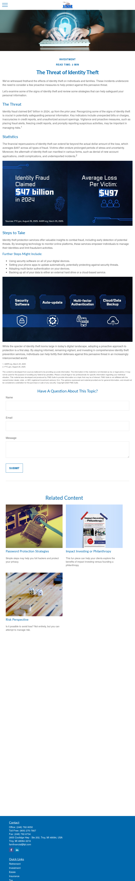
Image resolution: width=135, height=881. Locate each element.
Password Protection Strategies (27, 551)
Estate (12, 872)
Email (9, 417)
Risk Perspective (17, 619)
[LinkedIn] (17, 850)
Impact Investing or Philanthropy (88, 551)
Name (9, 397)
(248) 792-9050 (24, 827)
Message (11, 438)
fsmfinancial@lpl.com (20, 844)
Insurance (14, 876)
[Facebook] (11, 850)
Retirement (15, 863)
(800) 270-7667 (28, 830)
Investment (15, 867)
